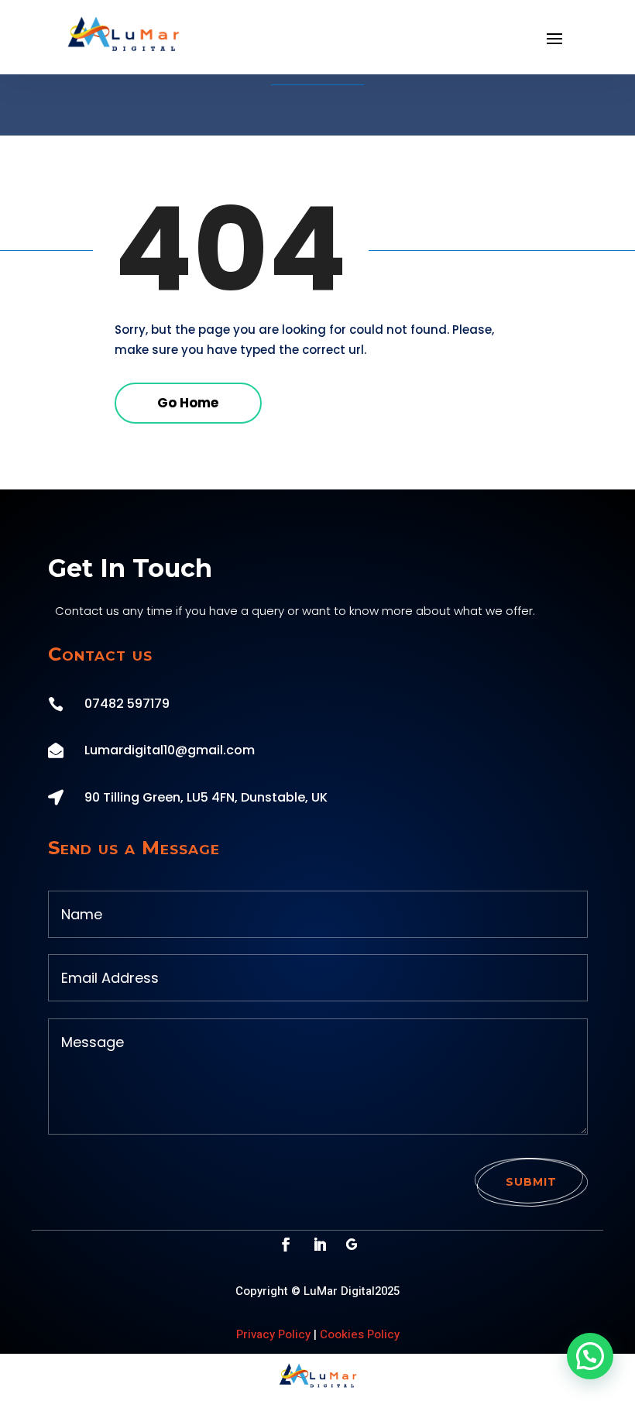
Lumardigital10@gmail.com (169, 750)
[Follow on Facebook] (286, 1244)
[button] (590, 1356)
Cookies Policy (360, 1334)
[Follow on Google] (351, 1244)
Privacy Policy (273, 1334)
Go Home (187, 402)
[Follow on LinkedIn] (320, 1244)
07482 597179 (127, 704)
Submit (531, 1182)
